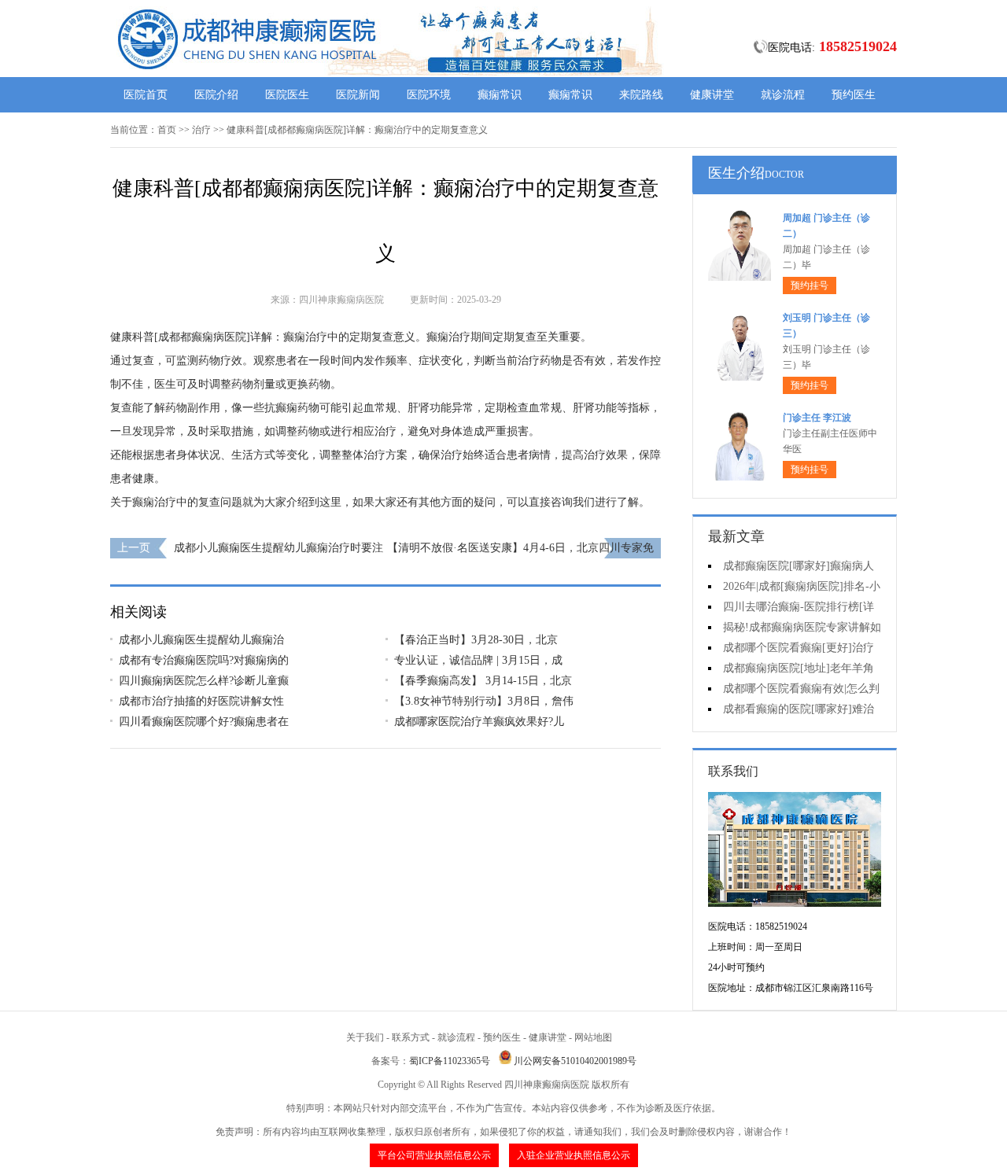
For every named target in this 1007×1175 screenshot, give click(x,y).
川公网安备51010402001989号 (575, 1060)
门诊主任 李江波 (817, 417)
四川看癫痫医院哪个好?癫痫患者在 (204, 721)
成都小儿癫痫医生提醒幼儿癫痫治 (201, 640)
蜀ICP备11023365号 (449, 1060)
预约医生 (854, 95)
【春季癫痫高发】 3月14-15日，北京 (483, 681)
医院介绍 (216, 95)
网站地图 (593, 1037)
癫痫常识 (500, 95)
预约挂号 (809, 285)
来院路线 (641, 95)
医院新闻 (358, 95)
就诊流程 (783, 95)
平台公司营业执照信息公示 (434, 1155)
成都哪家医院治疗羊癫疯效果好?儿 (479, 721)
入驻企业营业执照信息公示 (573, 1155)
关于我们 (365, 1037)
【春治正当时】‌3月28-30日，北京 (476, 640)
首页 (166, 129)
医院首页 (146, 95)
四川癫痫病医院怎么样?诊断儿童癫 (204, 681)
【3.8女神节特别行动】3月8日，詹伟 (484, 701)
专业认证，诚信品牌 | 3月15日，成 (478, 660)
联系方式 (411, 1037)
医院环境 (429, 95)
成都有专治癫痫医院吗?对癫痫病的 (204, 660)
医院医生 (287, 95)
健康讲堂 (712, 95)
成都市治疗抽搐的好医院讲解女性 (201, 701)
